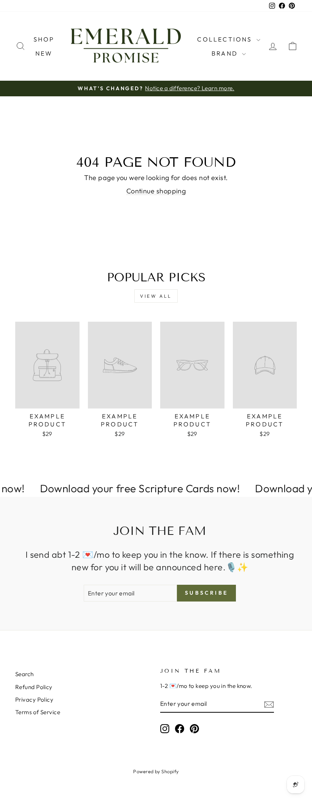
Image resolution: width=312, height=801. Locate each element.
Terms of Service (37, 712)
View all (156, 296)
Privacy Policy (34, 699)
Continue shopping (156, 191)
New (44, 53)
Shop (44, 39)
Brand (226, 53)
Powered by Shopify (155, 771)
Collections (225, 39)
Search (24, 674)
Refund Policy (34, 687)
